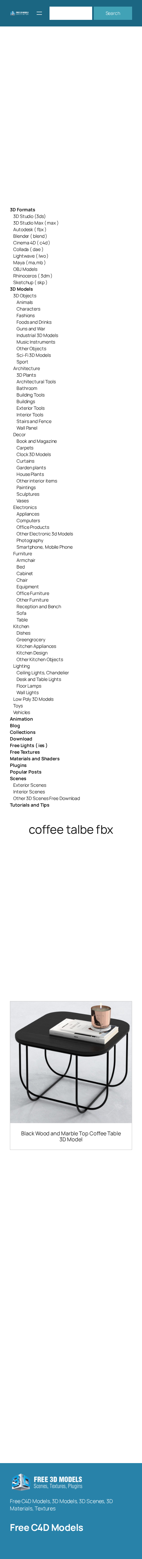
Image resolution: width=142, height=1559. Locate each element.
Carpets (25, 447)
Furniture (22, 553)
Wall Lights (28, 692)
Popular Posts (26, 772)
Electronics (25, 507)
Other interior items (37, 481)
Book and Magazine (37, 441)
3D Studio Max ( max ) (36, 223)
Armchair (26, 560)
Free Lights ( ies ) (29, 745)
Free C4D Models (46, 1527)
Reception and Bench (39, 606)
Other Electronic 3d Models (45, 533)
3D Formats (22, 209)
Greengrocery (31, 639)
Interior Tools (30, 414)
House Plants (30, 474)
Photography (30, 540)
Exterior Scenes (29, 785)
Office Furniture (33, 593)
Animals (25, 302)
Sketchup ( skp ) (30, 282)
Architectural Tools (36, 381)
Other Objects (31, 348)
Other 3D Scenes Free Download (46, 798)
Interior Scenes (29, 791)
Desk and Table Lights (39, 679)
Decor (19, 434)
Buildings (26, 401)
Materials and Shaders (35, 758)
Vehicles (21, 712)
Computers (28, 520)
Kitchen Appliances (36, 646)
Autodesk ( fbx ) (29, 229)
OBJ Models (25, 269)
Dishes (23, 633)
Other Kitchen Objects (40, 659)
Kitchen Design (32, 653)
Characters (28, 309)
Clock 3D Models (34, 454)
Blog (15, 725)
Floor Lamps (29, 686)
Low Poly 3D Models (33, 699)
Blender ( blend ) (30, 236)
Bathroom (27, 388)
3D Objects (24, 295)
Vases (23, 500)
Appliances (28, 514)
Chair (22, 580)
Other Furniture (33, 600)
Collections (23, 732)
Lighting (21, 666)
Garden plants (31, 467)
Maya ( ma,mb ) (29, 262)
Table (22, 619)
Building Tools (31, 395)
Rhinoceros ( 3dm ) (33, 276)
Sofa (21, 613)
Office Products (33, 527)
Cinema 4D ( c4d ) (31, 242)
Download (21, 739)
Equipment (28, 586)
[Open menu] (39, 13)
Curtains (25, 461)
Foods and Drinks (34, 322)
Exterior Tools (31, 408)
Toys (18, 705)
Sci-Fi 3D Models (34, 355)
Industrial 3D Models (37, 335)
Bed (21, 567)
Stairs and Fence (34, 421)
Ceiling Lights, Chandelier (43, 672)
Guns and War (31, 328)
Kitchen (21, 626)
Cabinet (25, 573)
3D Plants (26, 375)
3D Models (21, 289)
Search (113, 13)
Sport (22, 361)
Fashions (26, 315)
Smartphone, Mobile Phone (45, 547)
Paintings (26, 487)
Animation (21, 719)
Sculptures (28, 494)
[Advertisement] (71, 121)
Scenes (18, 778)
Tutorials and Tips (30, 805)
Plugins (18, 765)
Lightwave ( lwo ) (31, 256)
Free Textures (25, 752)
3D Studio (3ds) (29, 216)
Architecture (26, 368)
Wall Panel (27, 428)
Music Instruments (36, 342)
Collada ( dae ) (28, 249)
